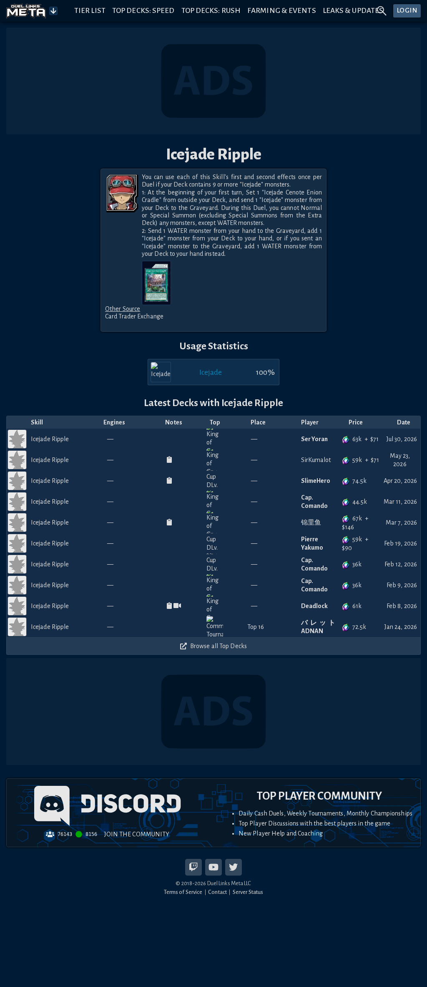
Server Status (248, 892)
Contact (217, 892)
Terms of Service (183, 892)
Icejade (210, 372)
